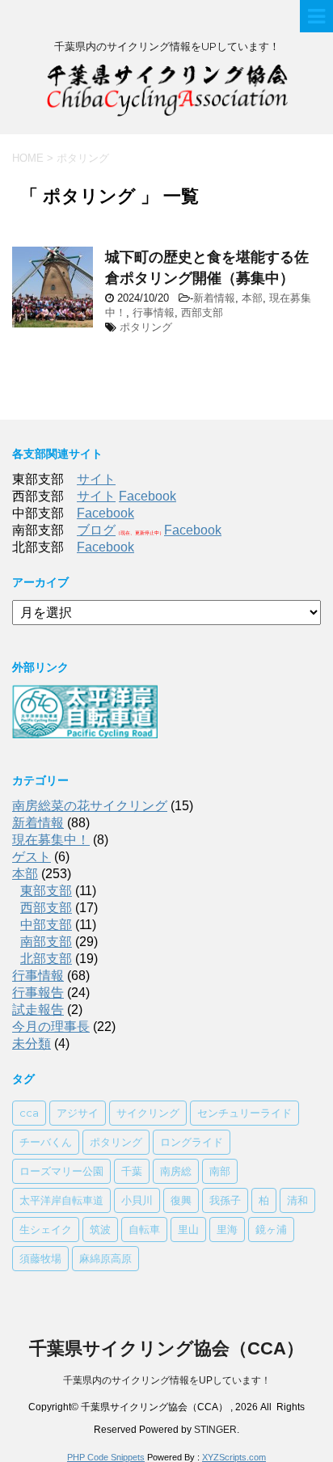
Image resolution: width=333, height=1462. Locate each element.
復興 (181, 1200)
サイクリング (147, 1112)
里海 (227, 1229)
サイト (96, 479)
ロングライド (191, 1141)
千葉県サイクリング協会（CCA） (166, 1348)
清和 (297, 1200)
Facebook (147, 496)
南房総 (176, 1170)
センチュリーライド (244, 1112)
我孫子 (225, 1200)
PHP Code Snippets (106, 1457)
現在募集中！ (51, 840)
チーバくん (45, 1141)
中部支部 (46, 925)
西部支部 (202, 312)
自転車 (144, 1229)
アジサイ (78, 1112)
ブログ (96, 530)
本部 (252, 298)
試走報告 (38, 1009)
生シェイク (45, 1229)
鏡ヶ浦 (271, 1229)
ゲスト (31, 857)
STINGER (215, 1429)
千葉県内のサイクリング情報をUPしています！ (167, 1380)
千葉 (131, 1170)
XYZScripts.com (234, 1457)
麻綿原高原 (105, 1258)
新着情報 (214, 298)
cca (29, 1112)
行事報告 (38, 992)
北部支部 (46, 959)
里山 (188, 1229)
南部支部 (46, 942)
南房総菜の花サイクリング (89, 806)
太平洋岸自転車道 (61, 1200)
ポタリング (146, 327)
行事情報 (154, 312)
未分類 (31, 1043)
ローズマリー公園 (61, 1170)
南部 (219, 1170)
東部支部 (46, 891)
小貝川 (137, 1200)
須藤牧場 (40, 1258)
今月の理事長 (51, 1026)
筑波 (100, 1229)
